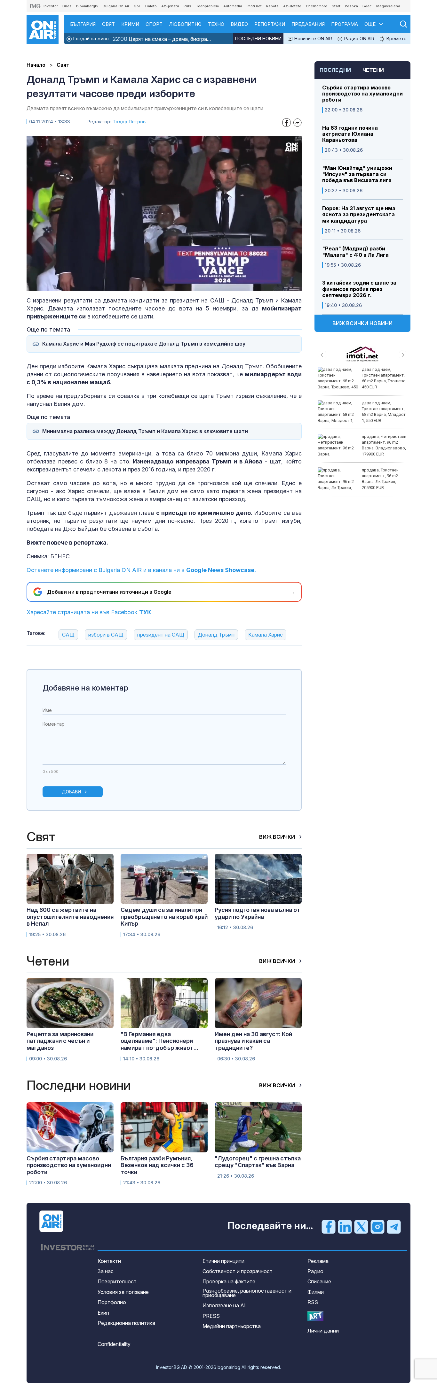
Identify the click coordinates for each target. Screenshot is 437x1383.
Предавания (308, 24)
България (83, 24)
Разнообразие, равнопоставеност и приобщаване (247, 1292)
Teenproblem (207, 6)
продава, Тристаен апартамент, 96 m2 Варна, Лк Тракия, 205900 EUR (380, 479)
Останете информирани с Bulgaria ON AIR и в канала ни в (141, 570)
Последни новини (258, 38)
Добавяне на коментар (85, 687)
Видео (239, 24)
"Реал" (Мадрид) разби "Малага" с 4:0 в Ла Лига (355, 252)
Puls (187, 6)
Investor (51, 6)
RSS (312, 1302)
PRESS (211, 1316)
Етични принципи (223, 1261)
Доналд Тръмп (216, 634)
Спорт (154, 24)
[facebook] (329, 1226)
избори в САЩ (105, 634)
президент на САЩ (160, 634)
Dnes (67, 6)
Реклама (318, 1261)
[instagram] (377, 1226)
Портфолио (112, 1302)
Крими (130, 24)
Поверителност (117, 1281)
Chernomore (316, 6)
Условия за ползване (123, 1292)
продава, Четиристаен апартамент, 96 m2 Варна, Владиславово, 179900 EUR (384, 445)
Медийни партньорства (232, 1326)
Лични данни (323, 1330)
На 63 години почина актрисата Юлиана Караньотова (350, 134)
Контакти (109, 1261)
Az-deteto (292, 6)
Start (336, 6)
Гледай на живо (90, 38)
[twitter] (361, 1226)
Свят (108, 24)
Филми (315, 1292)
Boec (367, 6)
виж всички (277, 837)
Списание (319, 1281)
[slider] (149, 285)
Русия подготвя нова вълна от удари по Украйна (257, 913)
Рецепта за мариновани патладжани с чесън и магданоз (60, 1041)
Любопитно (185, 24)
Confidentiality (114, 1344)
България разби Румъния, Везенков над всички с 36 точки (157, 1165)
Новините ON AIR (312, 38)
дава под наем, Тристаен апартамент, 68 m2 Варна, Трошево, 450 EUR (384, 378)
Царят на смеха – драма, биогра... (162, 38)
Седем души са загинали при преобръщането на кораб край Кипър (164, 916)
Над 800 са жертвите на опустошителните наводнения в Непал (70, 916)
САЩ (68, 634)
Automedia (232, 6)
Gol (137, 6)
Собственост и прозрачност (238, 1271)
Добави (71, 791)
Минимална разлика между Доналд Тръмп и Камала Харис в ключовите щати (145, 431)
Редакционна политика (126, 1323)
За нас (106, 1271)
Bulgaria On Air (116, 6)
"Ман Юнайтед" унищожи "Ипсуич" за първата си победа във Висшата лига (357, 174)
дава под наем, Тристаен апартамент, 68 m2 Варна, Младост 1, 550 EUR (384, 412)
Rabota (272, 6)
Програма (344, 24)
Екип (103, 1312)
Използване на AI (224, 1305)
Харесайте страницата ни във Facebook (89, 612)
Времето (396, 38)
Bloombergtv (87, 6)
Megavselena (388, 6)
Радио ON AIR (358, 38)
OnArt (315, 1316)
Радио (315, 1271)
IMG (35, 6)
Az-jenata (170, 6)
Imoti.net (254, 6)
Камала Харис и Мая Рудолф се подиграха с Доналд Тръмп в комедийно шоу (143, 344)
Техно (216, 24)
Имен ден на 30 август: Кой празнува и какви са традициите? (253, 1041)
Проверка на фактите (229, 1281)
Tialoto (150, 6)
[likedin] (345, 1226)
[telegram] (394, 1226)
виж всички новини (362, 323)
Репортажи (269, 24)
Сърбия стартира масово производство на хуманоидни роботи (362, 94)
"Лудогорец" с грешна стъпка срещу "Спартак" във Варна (258, 1162)
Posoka (351, 6)
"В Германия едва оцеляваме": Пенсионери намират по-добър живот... (159, 1041)
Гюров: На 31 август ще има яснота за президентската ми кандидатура (358, 214)
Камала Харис (265, 634)
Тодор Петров (129, 121)
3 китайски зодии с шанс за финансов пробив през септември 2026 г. (359, 289)
